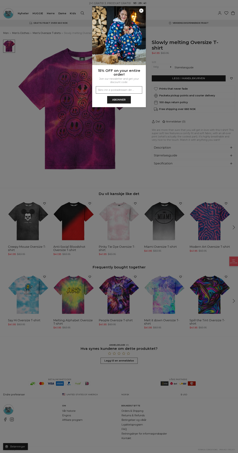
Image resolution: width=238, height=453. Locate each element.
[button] (119, 226)
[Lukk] (141, 11)
